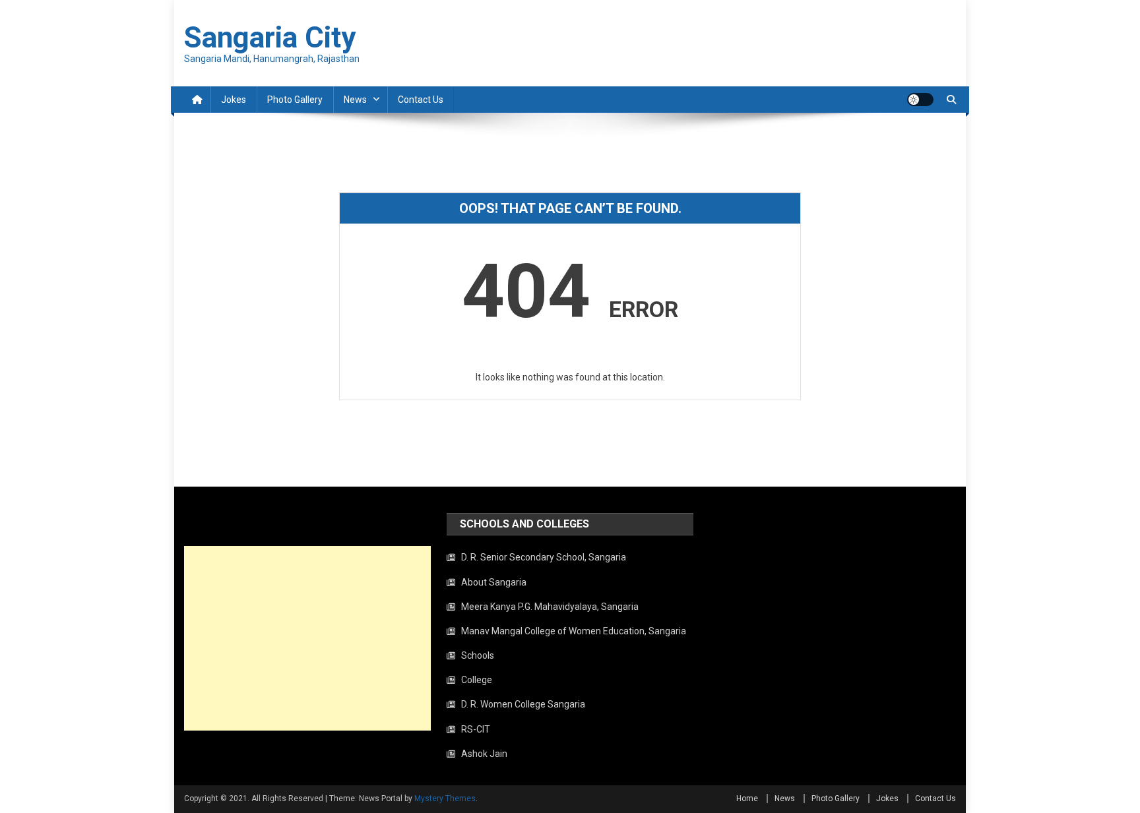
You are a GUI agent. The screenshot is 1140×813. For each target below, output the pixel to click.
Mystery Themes (445, 798)
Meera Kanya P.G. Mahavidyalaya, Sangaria (550, 606)
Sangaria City (270, 37)
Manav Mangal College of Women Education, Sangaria (573, 631)
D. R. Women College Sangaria (523, 704)
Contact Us (420, 99)
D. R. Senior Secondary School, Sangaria (543, 557)
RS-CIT (475, 729)
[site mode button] (920, 99)
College (476, 680)
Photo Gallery (295, 99)
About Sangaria (493, 582)
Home (747, 798)
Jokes (233, 99)
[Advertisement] (307, 638)
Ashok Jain (484, 753)
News (355, 99)
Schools (477, 655)
